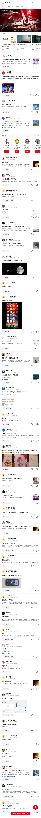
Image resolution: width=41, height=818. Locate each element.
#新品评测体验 (6, 653)
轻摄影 (28, 41)
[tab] (3, 7)
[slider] (6, 327)
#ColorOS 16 (6, 379)
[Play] (12, 316)
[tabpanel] (20, 412)
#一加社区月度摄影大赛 (8, 127)
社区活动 (13, 41)
